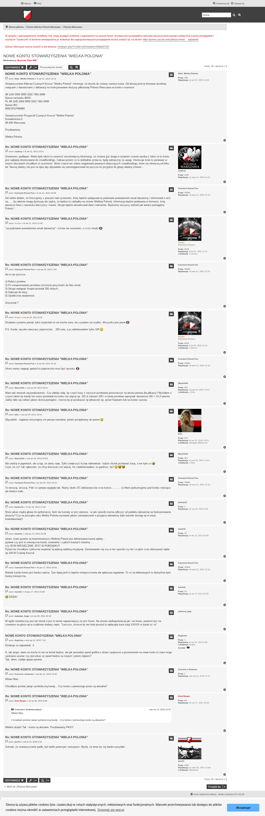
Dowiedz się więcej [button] (111, 810)
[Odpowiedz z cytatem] (171, 74)
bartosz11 (182, 502)
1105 (186, 175)
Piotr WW (31, 60)
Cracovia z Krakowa (187, 669)
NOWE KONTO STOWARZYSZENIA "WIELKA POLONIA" (53, 56)
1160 (186, 765)
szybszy (182, 171)
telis (180, 434)
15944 (187, 193)
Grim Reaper (184, 696)
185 (186, 78)
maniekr (182, 529)
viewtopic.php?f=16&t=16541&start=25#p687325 (83, 46)
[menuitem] (37, 3)
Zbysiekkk (183, 383)
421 (186, 387)
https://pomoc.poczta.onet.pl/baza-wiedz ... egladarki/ (170, 39)
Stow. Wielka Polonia (188, 73)
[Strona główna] (39, 15)
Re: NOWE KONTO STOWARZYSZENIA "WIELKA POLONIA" (46, 146)
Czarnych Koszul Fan (188, 188)
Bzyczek (21, 60)
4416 (186, 249)
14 (185, 533)
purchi (181, 761)
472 (186, 438)
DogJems (182, 636)
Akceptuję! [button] (243, 807)
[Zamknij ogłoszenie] (224, 35)
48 (185, 700)
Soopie (181, 242)
